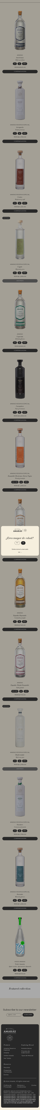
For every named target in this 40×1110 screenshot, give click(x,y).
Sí (23, 543)
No (17, 543)
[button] (20, 552)
